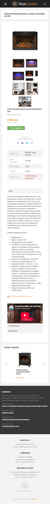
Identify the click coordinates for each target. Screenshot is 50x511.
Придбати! (18, 128)
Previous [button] (6, 364)
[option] (25, 364)
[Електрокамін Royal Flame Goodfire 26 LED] (25, 40)
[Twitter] (27, 143)
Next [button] (44, 364)
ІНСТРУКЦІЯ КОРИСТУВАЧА (20, 296)
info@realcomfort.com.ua (28, 447)
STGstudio (34, 499)
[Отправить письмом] (32, 143)
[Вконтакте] (22, 143)
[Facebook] (17, 143)
